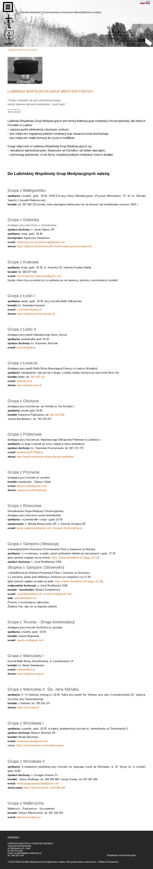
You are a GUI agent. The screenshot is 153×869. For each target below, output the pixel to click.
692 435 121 (38, 376)
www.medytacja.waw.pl (30, 673)
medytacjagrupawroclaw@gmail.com (38, 783)
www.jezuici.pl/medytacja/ (32, 490)
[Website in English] (148, 2)
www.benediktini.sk (25, 598)
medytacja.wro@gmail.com (32, 741)
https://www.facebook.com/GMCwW (44, 787)
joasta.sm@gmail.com (30, 640)
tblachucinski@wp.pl (28, 817)
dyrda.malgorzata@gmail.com (34, 528)
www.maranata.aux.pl (29, 385)
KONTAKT (14, 837)
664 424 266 (57, 414)
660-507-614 (18, 855)
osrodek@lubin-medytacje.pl (27, 853)
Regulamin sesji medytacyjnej (121, 855)
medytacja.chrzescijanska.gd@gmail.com (41, 242)
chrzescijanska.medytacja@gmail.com (39, 276)
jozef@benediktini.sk (30, 593)
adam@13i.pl (24, 381)
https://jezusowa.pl (28, 707)
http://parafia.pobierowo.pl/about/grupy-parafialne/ (45, 456)
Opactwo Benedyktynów (19, 846)
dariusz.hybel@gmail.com (32, 485)
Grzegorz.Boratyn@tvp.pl (67, 528)
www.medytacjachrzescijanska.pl (36, 313)
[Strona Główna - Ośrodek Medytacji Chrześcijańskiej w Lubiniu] (9, 21)
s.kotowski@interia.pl (29, 309)
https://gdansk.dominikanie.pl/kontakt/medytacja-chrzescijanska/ (54, 246)
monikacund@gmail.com (57, 593)
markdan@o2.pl (26, 669)
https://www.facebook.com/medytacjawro (40, 745)
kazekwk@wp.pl (26, 347)
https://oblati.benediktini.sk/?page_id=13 (74, 557)
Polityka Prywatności (108, 862)
